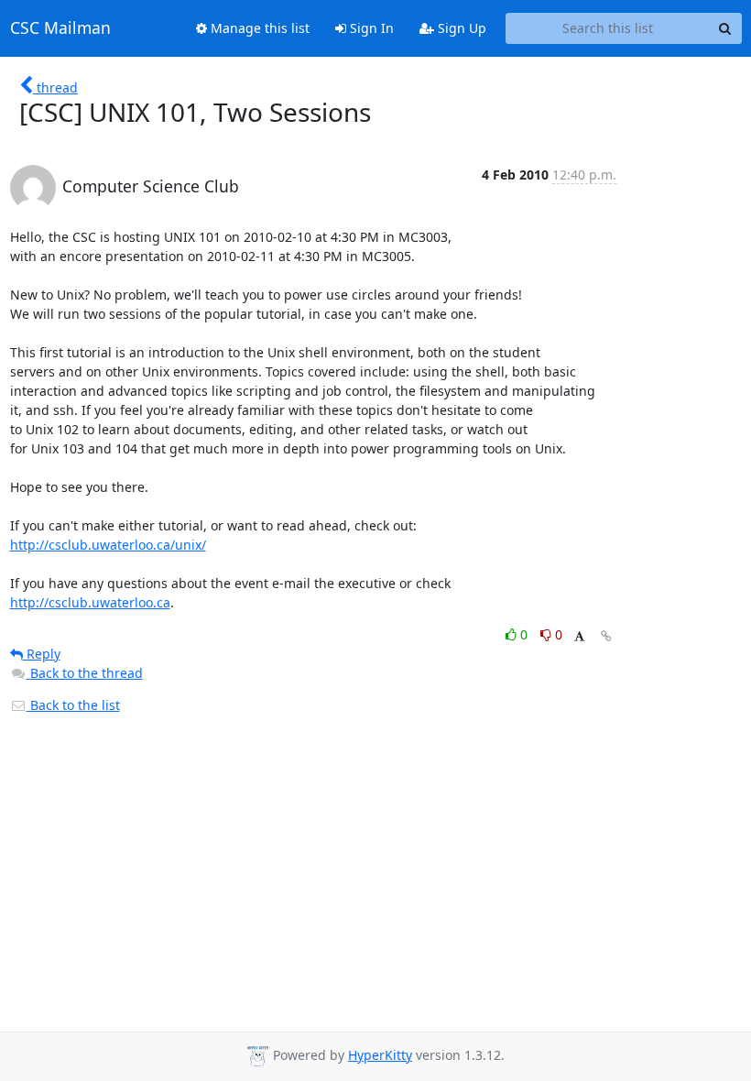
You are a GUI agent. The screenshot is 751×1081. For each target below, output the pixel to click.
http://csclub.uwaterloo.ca (90, 602)
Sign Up (460, 28)
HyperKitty (380, 1055)
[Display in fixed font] (579, 637)
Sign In (370, 28)
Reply (41, 653)
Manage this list (258, 28)
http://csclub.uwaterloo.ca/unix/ (108, 544)
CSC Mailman (60, 28)
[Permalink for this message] (606, 636)
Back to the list (73, 705)
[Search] (725, 28)
